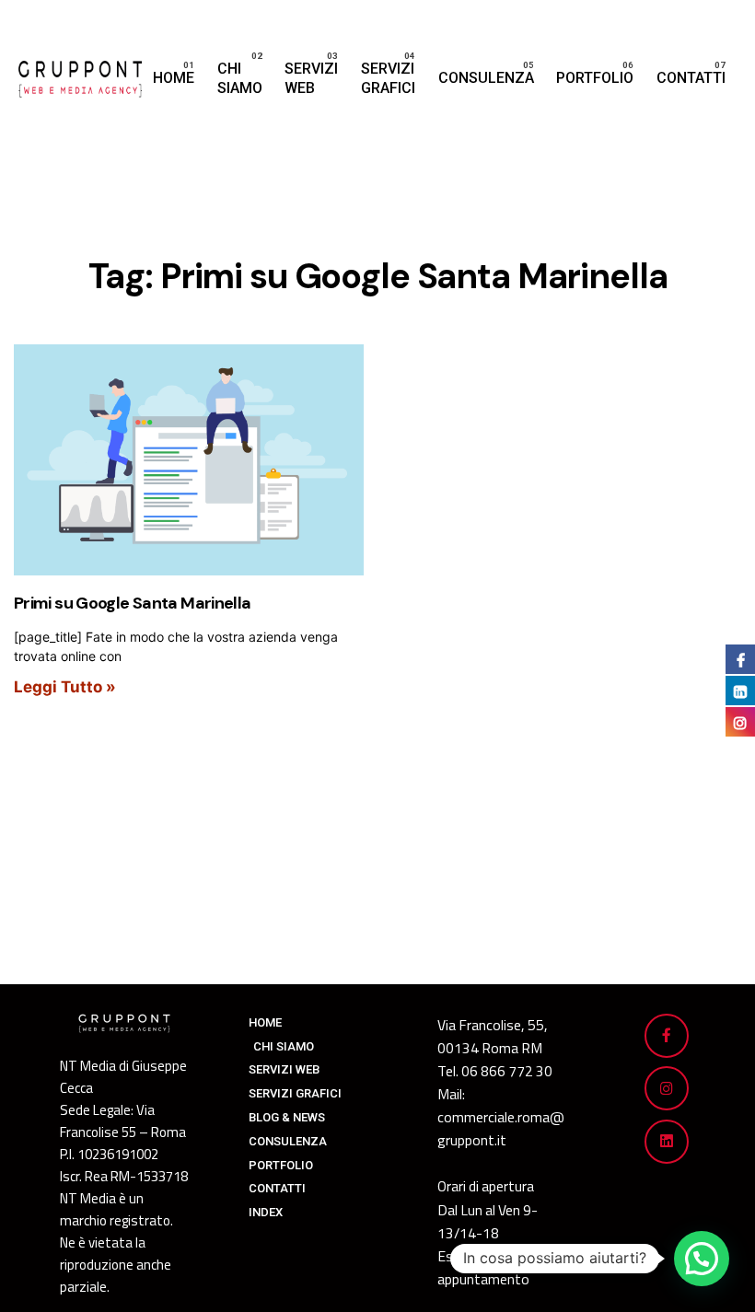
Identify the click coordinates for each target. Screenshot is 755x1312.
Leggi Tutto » (65, 687)
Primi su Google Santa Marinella (132, 603)
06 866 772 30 (506, 1071)
